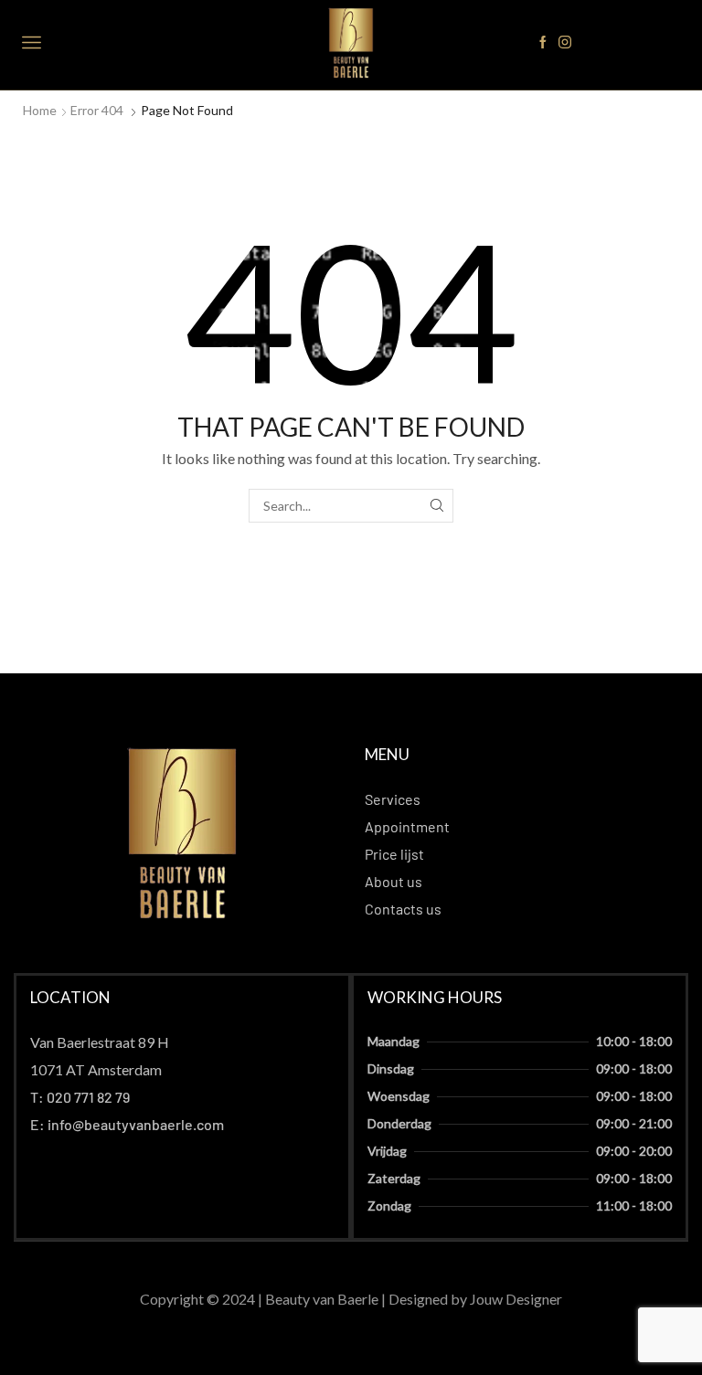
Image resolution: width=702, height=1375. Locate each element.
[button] (99, 1042)
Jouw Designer (516, 1298)
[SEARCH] (436, 506)
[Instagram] (564, 43)
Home (40, 110)
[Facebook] (543, 43)
